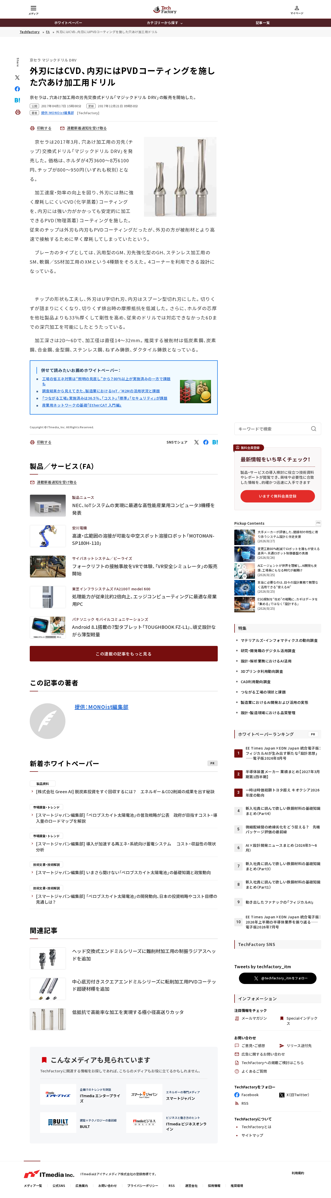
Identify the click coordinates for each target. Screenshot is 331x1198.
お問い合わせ (107, 1185)
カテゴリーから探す (162, 22)
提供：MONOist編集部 (102, 707)
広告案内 (82, 1185)
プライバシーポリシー (142, 1185)
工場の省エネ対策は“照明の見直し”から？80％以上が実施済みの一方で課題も (106, 381)
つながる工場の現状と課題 (263, 692)
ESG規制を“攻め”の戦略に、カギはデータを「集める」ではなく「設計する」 (288, 601)
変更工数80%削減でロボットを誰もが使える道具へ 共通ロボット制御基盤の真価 (289, 550)
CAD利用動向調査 (256, 681)
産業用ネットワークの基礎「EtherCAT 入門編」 (82, 405)
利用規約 (298, 1173)
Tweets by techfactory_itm (262, 966)
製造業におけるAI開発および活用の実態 (275, 702)
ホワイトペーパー (68, 22)
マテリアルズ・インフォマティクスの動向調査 (279, 640)
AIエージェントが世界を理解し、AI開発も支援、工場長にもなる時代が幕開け (287, 567)
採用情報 (214, 1185)
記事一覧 (263, 22)
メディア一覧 (33, 1185)
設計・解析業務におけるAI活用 (266, 660)
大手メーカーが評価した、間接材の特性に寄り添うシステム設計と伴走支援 (288, 534)
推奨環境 (237, 1185)
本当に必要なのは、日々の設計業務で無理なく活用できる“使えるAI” (288, 584)
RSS (172, 1185)
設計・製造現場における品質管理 (268, 712)
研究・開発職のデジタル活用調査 (268, 650)
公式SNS (58, 1185)
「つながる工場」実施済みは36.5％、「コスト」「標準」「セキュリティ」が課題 (105, 398)
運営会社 (191, 1185)
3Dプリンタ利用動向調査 (262, 671)
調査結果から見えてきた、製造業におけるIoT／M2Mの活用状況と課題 (101, 390)
